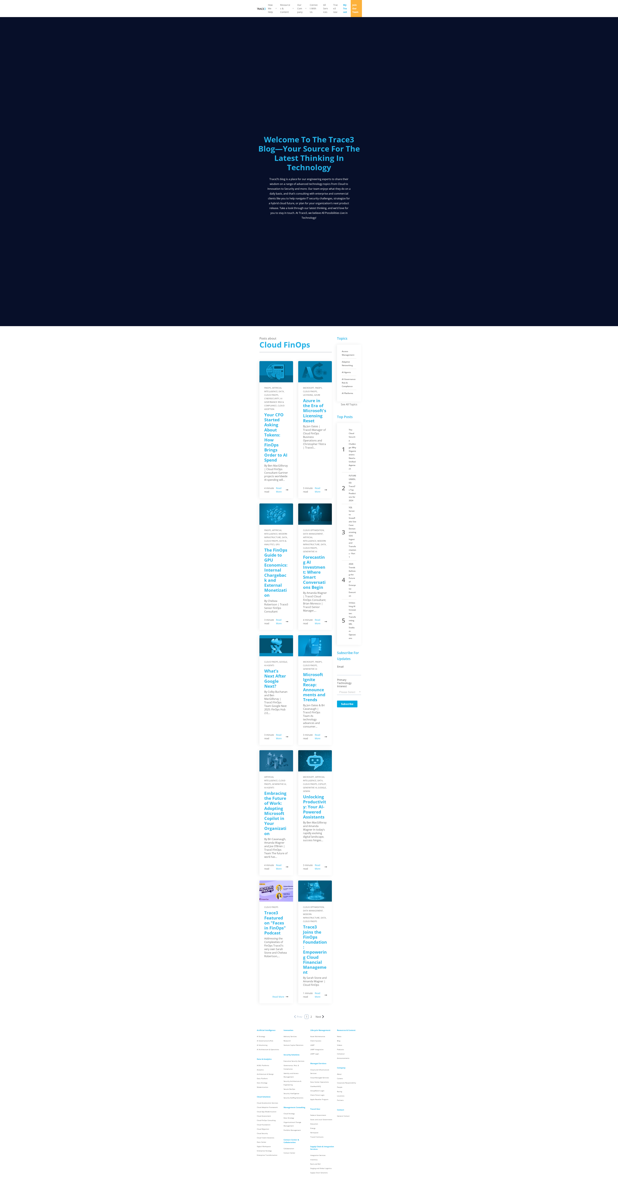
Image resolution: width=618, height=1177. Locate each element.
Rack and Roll (315, 1164)
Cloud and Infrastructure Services (319, 1071)
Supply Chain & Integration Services (322, 1147)
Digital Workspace (264, 1146)
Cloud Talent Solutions (265, 1138)
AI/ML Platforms (263, 1065)
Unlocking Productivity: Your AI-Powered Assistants (314, 807)
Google (283, 661)
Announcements (343, 1058)
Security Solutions (291, 1054)
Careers (340, 1078)
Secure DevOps (289, 1089)
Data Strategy (262, 1083)
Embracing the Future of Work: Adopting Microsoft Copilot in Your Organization (275, 813)
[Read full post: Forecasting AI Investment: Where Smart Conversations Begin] (315, 514)
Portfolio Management (292, 1130)
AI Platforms (347, 393)
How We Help (270, 8)
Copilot (322, 784)
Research (287, 1041)
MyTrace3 (345, 8)
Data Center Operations (319, 1082)
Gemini (306, 791)
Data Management (313, 533)
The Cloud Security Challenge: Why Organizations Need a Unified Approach (352, 449)
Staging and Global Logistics (321, 1168)
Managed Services (318, 1063)
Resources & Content (285, 8)
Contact (340, 1110)
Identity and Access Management (291, 1075)
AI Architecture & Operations (268, 1049)
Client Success (315, 1041)
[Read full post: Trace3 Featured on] (276, 891)
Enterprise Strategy (264, 1151)
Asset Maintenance (317, 1036)
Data (281, 391)
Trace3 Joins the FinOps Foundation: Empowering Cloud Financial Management (315, 949)
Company (341, 1068)
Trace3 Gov (335, 8)
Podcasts (340, 1049)
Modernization (262, 1087)
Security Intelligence (291, 1093)
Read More (279, 490)
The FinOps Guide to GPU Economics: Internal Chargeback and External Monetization (275, 572)
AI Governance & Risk (265, 1041)
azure (317, 395)
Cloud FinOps (271, 395)
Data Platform (262, 1078)
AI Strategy (261, 1036)
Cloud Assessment (264, 1116)
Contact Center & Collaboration (291, 1141)
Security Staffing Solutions (293, 1098)
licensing (308, 395)
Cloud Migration (263, 1129)
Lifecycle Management (320, 1030)
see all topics (349, 404)
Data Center (261, 1142)
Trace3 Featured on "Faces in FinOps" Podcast (275, 923)
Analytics (260, 1070)
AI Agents (269, 665)
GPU (278, 544)
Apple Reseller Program (319, 1099)
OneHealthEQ (315, 1086)
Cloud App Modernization (266, 1112)
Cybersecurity (271, 398)
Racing (339, 1092)
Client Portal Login (317, 1095)
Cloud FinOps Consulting (266, 1120)
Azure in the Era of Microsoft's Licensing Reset (314, 411)
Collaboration (289, 1149)
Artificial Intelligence (266, 1030)
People (339, 1087)
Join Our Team (355, 8)
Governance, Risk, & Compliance (291, 1067)
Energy (312, 1128)
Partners (340, 1100)
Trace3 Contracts (316, 1137)
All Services (325, 8)
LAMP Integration (316, 1049)
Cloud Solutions (263, 1097)
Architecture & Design (265, 1074)
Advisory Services (290, 1036)
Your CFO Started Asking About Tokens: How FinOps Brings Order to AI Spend (275, 437)
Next (318, 1017)
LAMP (312, 1045)
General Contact (343, 1116)
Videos (339, 1045)
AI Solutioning (262, 1045)
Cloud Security (262, 1133)
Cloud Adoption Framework (267, 1107)
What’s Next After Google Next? (275, 678)
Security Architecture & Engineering (292, 1083)
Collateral (341, 1054)
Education (314, 1124)
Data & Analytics (264, 1059)
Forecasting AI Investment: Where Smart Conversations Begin (314, 572)
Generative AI (310, 551)
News (339, 1036)
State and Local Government (321, 1120)
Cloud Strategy (289, 1114)
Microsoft (308, 388)
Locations (340, 1096)
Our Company (300, 8)
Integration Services (318, 1155)
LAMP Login (314, 1054)
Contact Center (289, 1153)
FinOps (267, 388)
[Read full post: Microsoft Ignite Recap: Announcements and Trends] (315, 645)
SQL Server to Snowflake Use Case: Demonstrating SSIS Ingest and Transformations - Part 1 (352, 532)
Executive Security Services (294, 1061)
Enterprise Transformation (267, 1155)
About (339, 1074)
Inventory (314, 1160)
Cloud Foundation (263, 1125)
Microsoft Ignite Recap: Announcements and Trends (314, 687)
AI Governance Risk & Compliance (274, 402)
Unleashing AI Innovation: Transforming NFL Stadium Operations (352, 620)
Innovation (288, 1030)
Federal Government (318, 1115)
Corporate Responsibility (346, 1083)
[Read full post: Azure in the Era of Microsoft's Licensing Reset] (315, 371)
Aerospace (314, 1133)
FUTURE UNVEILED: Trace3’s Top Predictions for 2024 (352, 488)
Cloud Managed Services (319, 1078)
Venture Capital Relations (293, 1045)
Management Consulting (294, 1107)
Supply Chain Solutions (319, 1173)
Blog (338, 1041)
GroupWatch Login (317, 1091)
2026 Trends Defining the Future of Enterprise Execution (352, 580)
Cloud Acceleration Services (267, 1103)
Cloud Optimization (313, 530)
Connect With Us (314, 8)
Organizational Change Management (292, 1124)
